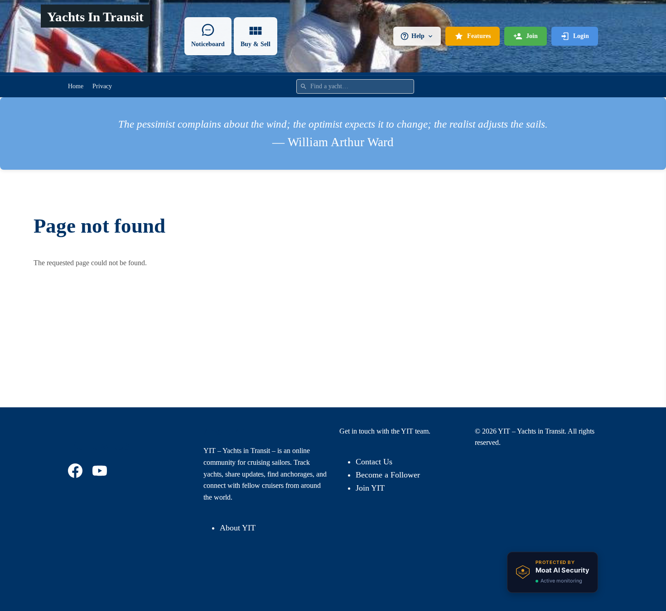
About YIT (238, 527)
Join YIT (370, 487)
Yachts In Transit (95, 17)
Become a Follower (388, 474)
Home (75, 86)
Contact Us (374, 461)
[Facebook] (76, 470)
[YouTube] (101, 470)
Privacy (102, 86)
